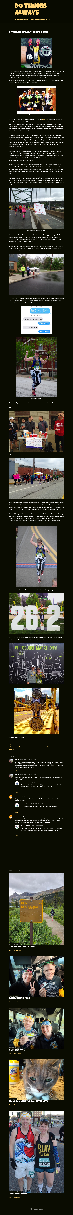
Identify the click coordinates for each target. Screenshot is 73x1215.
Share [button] (10, 744)
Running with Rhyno (20, 816)
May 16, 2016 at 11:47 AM (37, 803)
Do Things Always (31, 10)
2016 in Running (18, 1194)
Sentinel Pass (17, 1050)
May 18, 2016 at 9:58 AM (32, 816)
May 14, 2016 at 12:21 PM (27, 796)
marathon (46, 747)
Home (17, 19)
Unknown (17, 796)
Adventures (40, 19)
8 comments (16, 1197)
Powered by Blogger (38, 1209)
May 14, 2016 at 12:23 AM (30, 759)
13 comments (17, 1104)
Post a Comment (17, 950)
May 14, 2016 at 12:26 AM (30, 774)
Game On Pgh (40, 747)
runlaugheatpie (19, 759)
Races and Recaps (27, 19)
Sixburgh (11, 749)
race (51, 747)
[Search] (63, 5)
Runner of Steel (57, 747)
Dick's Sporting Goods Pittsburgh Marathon (24, 747)
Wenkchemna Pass (19, 998)
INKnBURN (45, 119)
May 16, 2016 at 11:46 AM (37, 782)
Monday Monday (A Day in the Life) (28, 1101)
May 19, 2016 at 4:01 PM (37, 825)
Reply (16, 770)
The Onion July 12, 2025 (22, 947)
